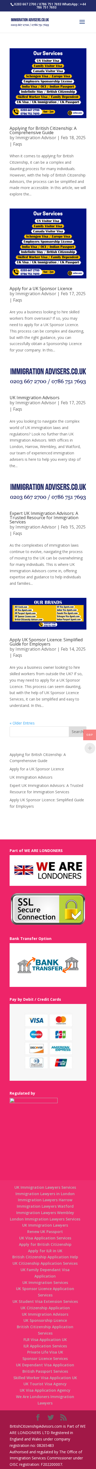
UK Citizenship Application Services (45, 1263)
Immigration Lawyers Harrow (45, 1199)
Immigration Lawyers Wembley (45, 1212)
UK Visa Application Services (45, 1237)
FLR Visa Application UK (45, 1339)
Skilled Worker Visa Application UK (45, 1377)
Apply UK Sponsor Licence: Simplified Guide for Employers (46, 642)
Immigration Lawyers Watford (45, 1206)
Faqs (17, 144)
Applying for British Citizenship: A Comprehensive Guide (43, 130)
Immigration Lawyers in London (45, 1193)
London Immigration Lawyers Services (45, 1219)
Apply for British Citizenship (45, 1244)
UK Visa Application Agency (45, 1390)
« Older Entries (22, 723)
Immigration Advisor (35, 138)
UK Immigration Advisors (34, 398)
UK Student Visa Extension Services (45, 1301)
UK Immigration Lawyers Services (45, 1187)
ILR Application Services (45, 1345)
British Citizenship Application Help (45, 1256)
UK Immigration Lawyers (45, 1225)
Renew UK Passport (45, 1231)
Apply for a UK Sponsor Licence (41, 288)
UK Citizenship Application (45, 1307)
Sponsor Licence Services (45, 1358)
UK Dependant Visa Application (45, 1364)
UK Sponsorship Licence (45, 1320)
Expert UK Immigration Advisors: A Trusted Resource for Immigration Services (44, 517)
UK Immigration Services (45, 1282)
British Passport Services (45, 1371)
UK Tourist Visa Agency (45, 1383)
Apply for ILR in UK (45, 1250)
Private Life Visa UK (45, 1352)
